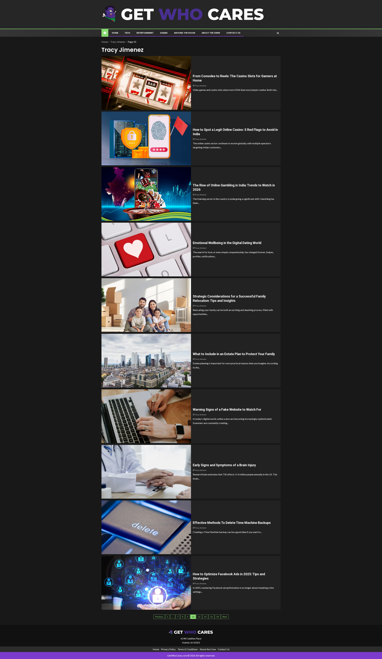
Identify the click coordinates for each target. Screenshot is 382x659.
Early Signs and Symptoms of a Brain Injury (224, 465)
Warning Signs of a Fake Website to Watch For (227, 409)
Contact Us (233, 32)
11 (199, 616)
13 (211, 616)
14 (217, 616)
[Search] (278, 33)
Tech (127, 32)
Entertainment (145, 32)
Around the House (184, 32)
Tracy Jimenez (200, 86)
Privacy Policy (168, 649)
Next (224, 616)
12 (205, 616)
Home (115, 32)
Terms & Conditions (188, 649)
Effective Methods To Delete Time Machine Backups (232, 523)
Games (164, 32)
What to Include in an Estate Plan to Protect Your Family (234, 354)
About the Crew (211, 32)
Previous (159, 616)
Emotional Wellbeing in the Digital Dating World (227, 243)
